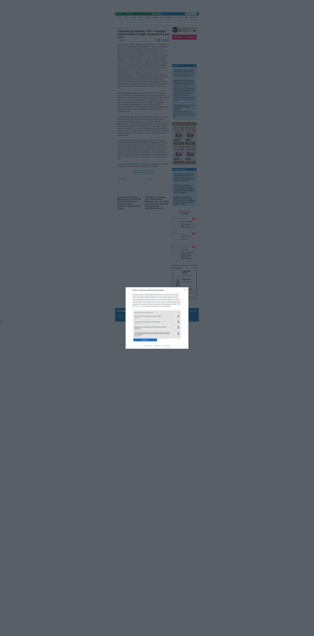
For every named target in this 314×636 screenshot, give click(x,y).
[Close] (185, 290)
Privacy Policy (166, 345)
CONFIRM (145, 340)
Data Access (157, 345)
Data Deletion (147, 345)
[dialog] (157, 318)
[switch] (177, 316)
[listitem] (157, 312)
